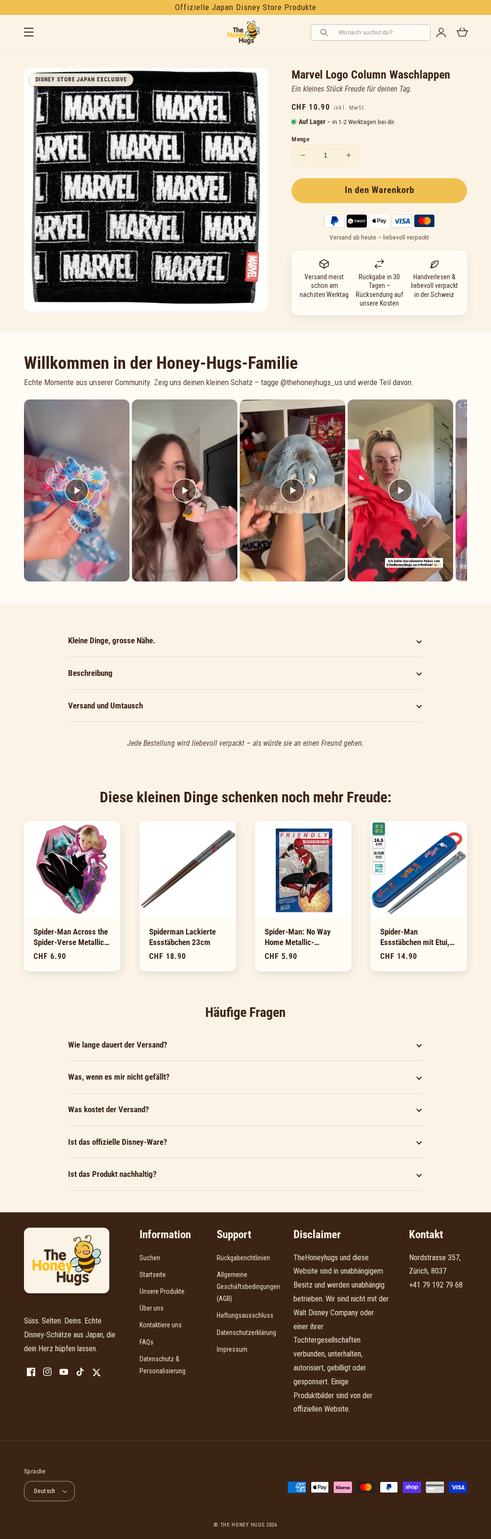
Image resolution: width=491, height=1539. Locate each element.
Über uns (152, 1308)
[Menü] (28, 32)
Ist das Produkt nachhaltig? (112, 1174)
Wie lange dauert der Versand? (117, 1044)
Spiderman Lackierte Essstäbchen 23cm (182, 937)
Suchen (150, 1258)
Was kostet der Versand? (108, 1109)
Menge (300, 139)
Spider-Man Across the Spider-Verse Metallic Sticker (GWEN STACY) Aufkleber (71, 937)
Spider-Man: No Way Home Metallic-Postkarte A (298, 937)
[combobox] (381, 32)
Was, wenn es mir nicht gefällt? (119, 1077)
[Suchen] (325, 32)
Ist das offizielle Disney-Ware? (117, 1142)
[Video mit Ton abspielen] (76, 490)
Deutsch (45, 1490)
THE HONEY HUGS (243, 1525)
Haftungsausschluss (245, 1315)
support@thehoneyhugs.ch (448, 1298)
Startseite (153, 1274)
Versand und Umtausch (105, 705)
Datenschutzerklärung (246, 1332)
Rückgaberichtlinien (243, 1258)
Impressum (232, 1349)
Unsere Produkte (162, 1291)
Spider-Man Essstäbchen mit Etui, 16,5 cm (414, 937)
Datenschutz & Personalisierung (163, 1365)
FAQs (146, 1342)
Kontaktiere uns (161, 1325)
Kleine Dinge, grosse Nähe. (111, 640)
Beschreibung (90, 673)
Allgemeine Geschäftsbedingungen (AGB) (248, 1286)
